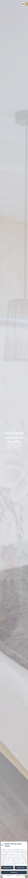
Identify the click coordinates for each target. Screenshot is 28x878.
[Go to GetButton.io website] (25, 876)
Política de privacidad (10, 865)
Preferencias (14, 872)
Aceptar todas (20, 867)
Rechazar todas (7, 867)
